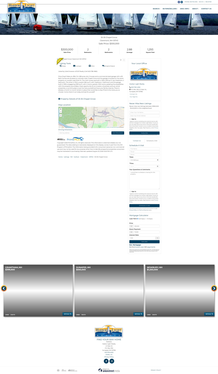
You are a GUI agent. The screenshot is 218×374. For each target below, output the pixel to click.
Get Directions (118, 133)
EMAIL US (109, 354)
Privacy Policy (133, 210)
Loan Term (133, 219)
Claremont (84, 157)
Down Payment (135, 229)
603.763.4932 (193, 2)
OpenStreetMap (115, 127)
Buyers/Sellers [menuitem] (170, 9)
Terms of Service (143, 210)
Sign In (201, 2)
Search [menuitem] (156, 9)
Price (131, 223)
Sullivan (76, 157)
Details (66, 314)
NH (71, 157)
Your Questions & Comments (139, 169)
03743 (91, 157)
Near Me (34, 32)
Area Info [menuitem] (184, 9)
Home (60, 157)
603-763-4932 (135, 87)
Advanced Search (24, 32)
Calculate (144, 241)
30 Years (142, 219)
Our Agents (133, 97)
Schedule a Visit (152, 141)
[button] (36, 29)
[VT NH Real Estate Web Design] (109, 370)
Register (208, 2)
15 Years (150, 219)
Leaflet (107, 127)
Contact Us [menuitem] (206, 9)
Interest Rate (134, 235)
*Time (131, 163)
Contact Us (133, 94)
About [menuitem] (195, 9)
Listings (66, 157)
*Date (131, 157)
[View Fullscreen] (60, 115)
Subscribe (144, 133)
